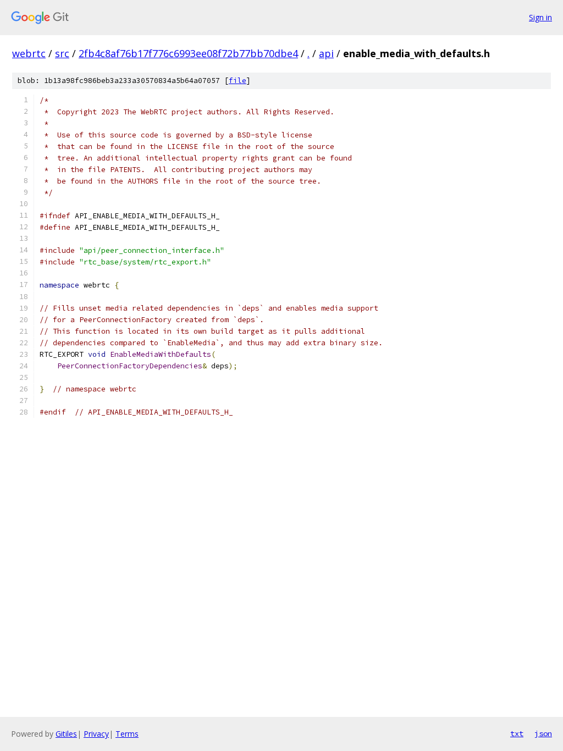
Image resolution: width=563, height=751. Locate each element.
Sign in (540, 17)
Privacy (96, 733)
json (543, 733)
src (62, 53)
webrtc (29, 53)
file (237, 80)
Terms (127, 733)
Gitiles (66, 733)
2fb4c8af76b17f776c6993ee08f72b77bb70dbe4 (188, 53)
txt (516, 733)
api (326, 53)
